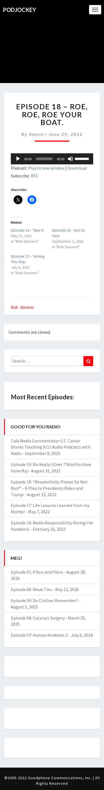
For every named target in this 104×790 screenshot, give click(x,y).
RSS (34, 175)
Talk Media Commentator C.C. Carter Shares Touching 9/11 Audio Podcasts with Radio (50, 447)
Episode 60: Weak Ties (31, 589)
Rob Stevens (22, 307)
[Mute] (70, 159)
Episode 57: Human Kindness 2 (39, 635)
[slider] (82, 158)
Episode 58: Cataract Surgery (38, 618)
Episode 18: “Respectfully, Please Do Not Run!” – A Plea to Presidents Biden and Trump (49, 488)
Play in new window (46, 168)
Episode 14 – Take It (27, 230)
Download (77, 168)
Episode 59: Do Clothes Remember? (44, 600)
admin (36, 134)
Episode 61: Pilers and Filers (37, 572)
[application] (52, 158)
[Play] (18, 159)
